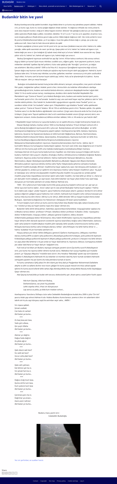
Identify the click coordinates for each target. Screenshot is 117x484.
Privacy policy (61, 481)
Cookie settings (73, 481)
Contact (35, 481)
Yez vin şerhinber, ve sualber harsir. (29, 460)
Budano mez (8, 10)
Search (100, 6)
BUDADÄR (8, 2)
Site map (52, 481)
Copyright (43, 481)
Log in (82, 481)
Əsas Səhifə (8, 6)
